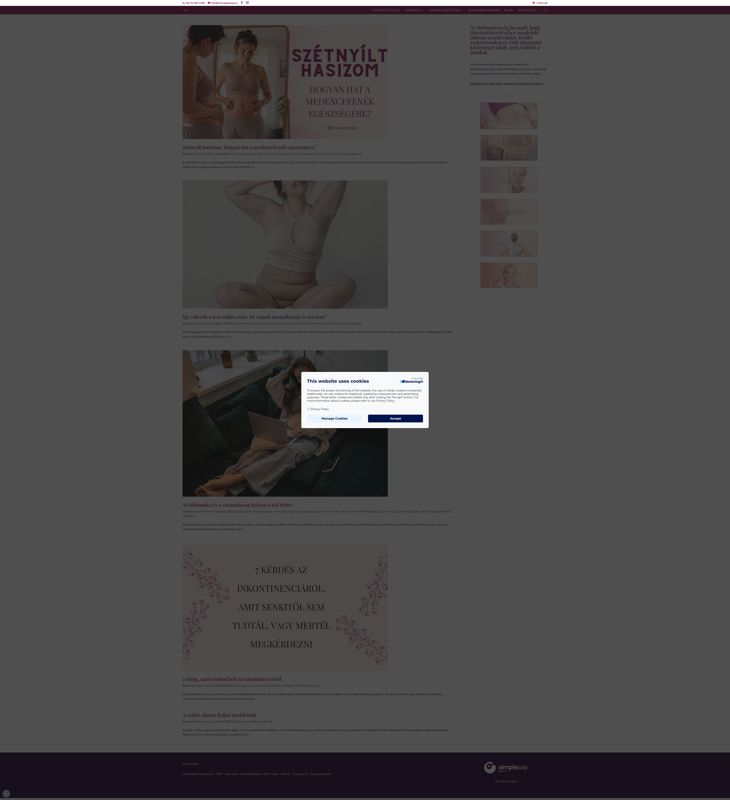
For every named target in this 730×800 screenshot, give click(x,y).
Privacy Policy (319, 409)
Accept (395, 418)
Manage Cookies (334, 418)
